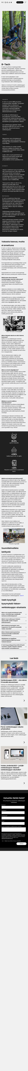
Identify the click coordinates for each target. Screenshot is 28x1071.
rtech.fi (22, 595)
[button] (25, 2)
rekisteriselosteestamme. (7, 838)
